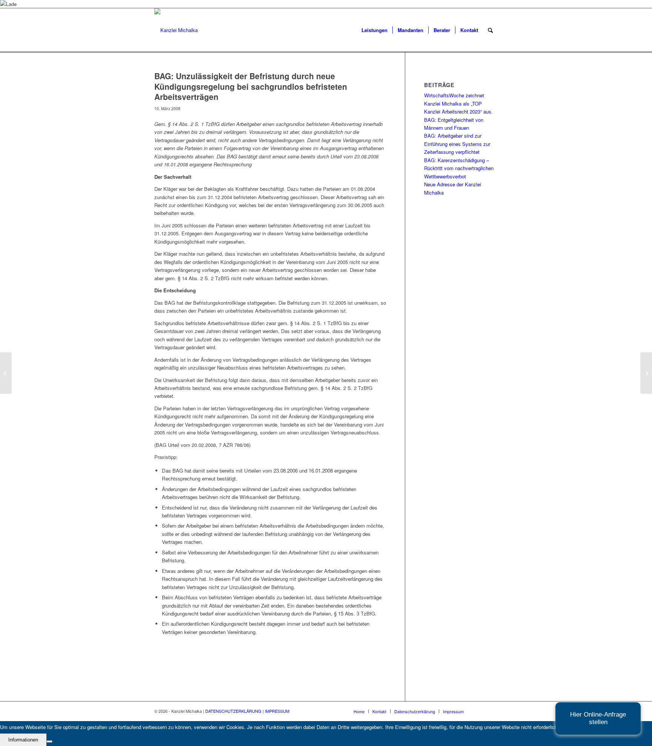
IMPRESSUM (277, 711)
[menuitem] (374, 30)
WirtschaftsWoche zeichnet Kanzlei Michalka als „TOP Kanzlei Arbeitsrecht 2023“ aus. (458, 103)
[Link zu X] (480, 711)
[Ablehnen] (49, 741)
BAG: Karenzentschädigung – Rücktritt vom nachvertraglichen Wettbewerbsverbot (459, 168)
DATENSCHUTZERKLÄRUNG (233, 711)
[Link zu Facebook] (492, 711)
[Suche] (490, 30)
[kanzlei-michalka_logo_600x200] (176, 30)
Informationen (23, 740)
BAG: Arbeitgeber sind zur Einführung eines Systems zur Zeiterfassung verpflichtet (457, 143)
